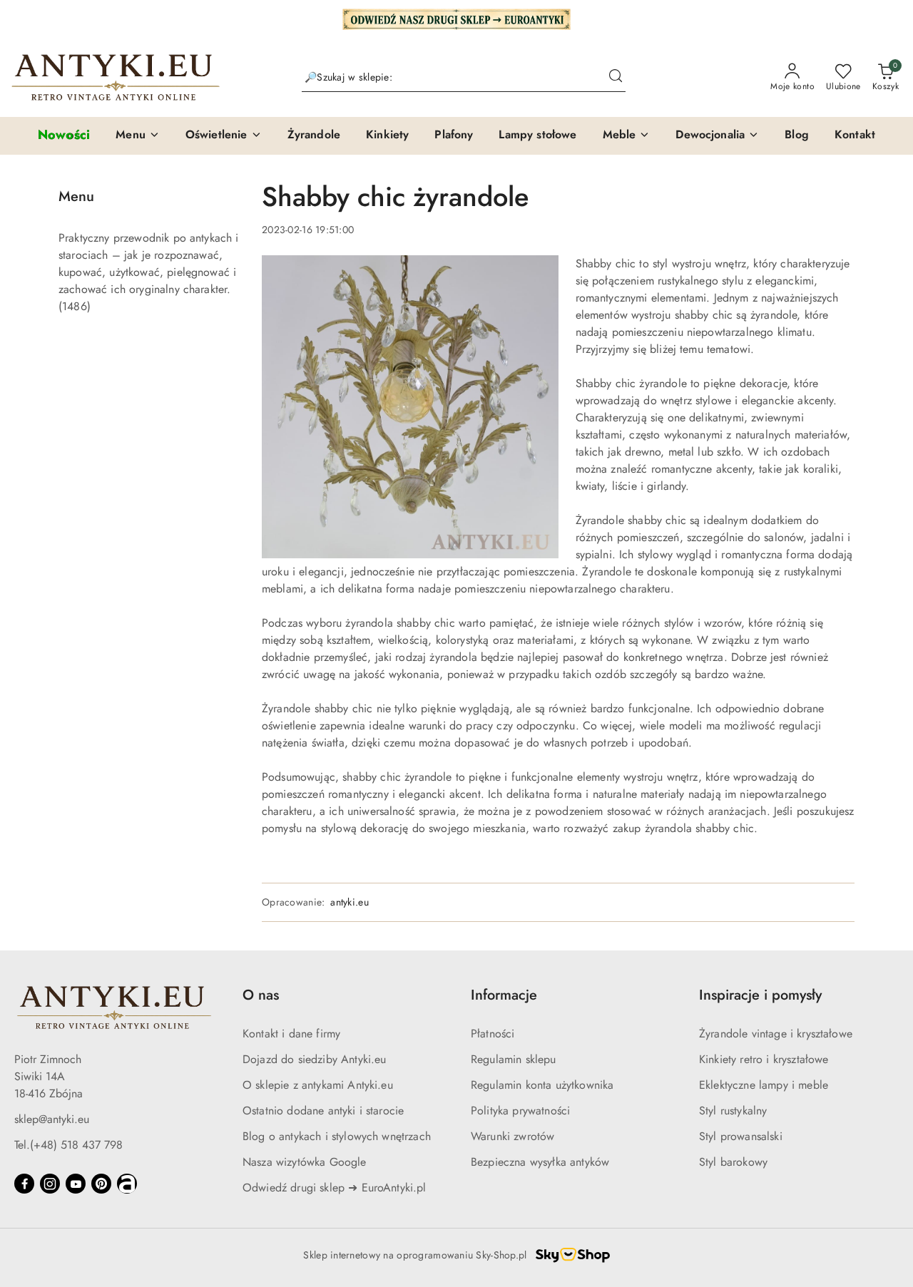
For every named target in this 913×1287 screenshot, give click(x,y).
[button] (137, 135)
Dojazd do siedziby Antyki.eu (314, 1059)
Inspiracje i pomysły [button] (760, 995)
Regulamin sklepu (513, 1059)
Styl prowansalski (740, 1136)
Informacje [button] (504, 995)
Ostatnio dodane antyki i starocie (323, 1110)
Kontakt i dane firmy (291, 1033)
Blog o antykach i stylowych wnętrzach (337, 1136)
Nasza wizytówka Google (305, 1162)
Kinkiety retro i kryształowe (763, 1059)
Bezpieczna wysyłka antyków (540, 1162)
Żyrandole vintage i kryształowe (775, 1033)
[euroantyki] (456, 18)
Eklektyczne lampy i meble (763, 1085)
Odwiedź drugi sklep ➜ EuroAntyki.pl (335, 1187)
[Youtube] (76, 1184)
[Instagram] (50, 1184)
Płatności (492, 1033)
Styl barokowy (733, 1162)
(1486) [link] (74, 306)
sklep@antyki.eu (51, 1119)
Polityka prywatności (520, 1110)
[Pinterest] (101, 1184)
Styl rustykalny (733, 1110)
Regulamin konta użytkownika (542, 1085)
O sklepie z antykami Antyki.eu (318, 1085)
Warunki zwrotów (512, 1136)
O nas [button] (261, 995)
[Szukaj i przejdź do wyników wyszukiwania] (616, 77)
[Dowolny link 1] (127, 1184)
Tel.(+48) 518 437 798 (68, 1145)
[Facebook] (24, 1184)
